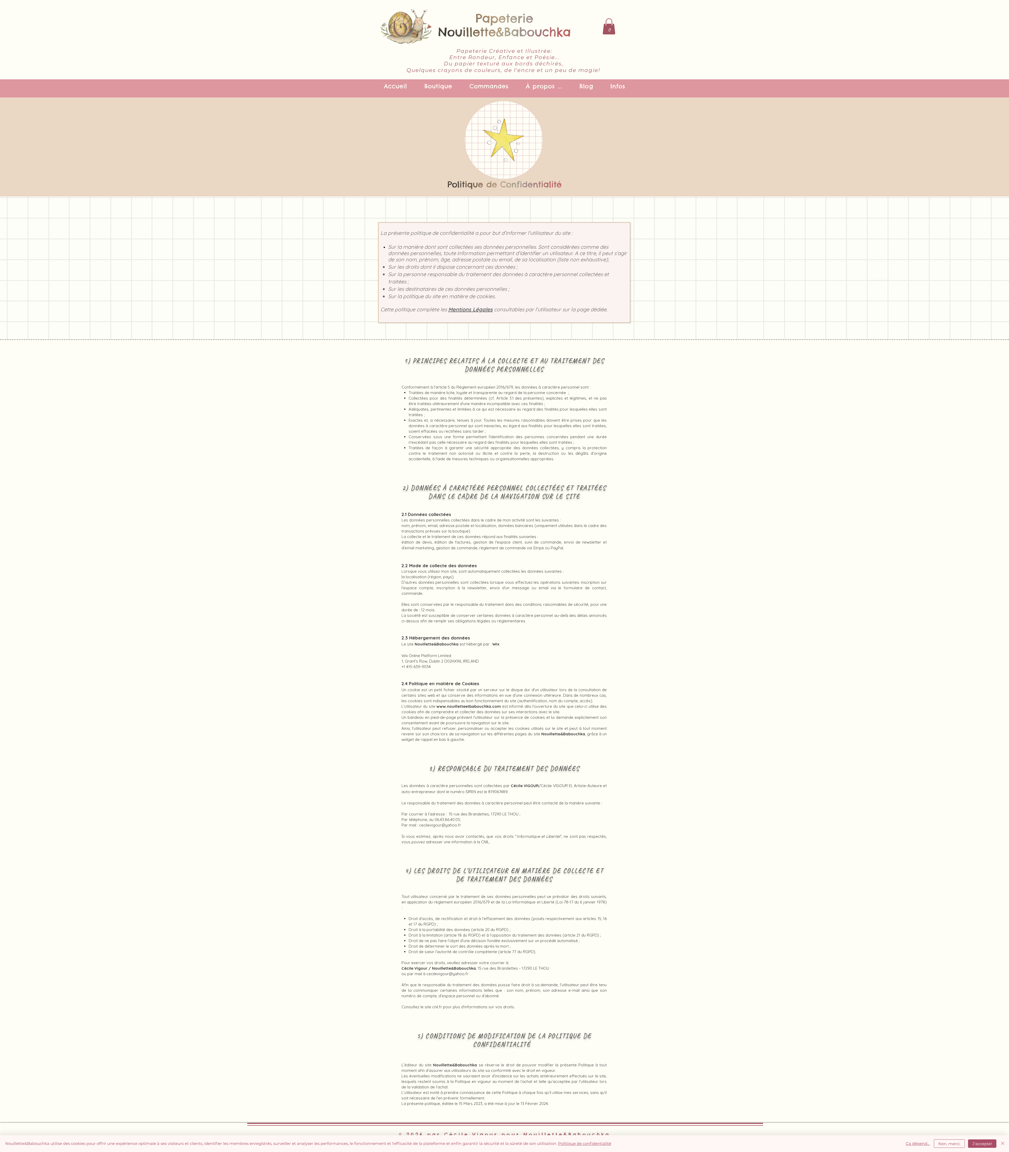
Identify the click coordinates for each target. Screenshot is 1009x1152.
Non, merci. (949, 1143)
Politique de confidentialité (584, 1143)
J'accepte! (982, 1143)
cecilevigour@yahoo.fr (440, 825)
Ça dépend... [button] (918, 1143)
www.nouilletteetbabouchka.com (468, 706)
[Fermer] (1003, 1143)
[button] (609, 26)
